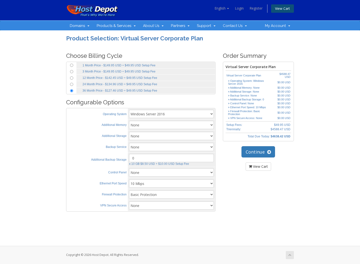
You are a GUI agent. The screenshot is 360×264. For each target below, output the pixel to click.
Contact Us (233, 26)
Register (256, 8)
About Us (152, 26)
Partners (179, 26)
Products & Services (115, 26)
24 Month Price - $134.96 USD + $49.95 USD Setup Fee (120, 84)
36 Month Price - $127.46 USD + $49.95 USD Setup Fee (120, 90)
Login (239, 8)
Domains (78, 26)
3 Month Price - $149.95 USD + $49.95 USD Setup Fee (119, 71)
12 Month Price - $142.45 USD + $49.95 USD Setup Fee (120, 78)
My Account (276, 26)
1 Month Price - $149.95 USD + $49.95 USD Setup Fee (119, 65)
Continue (256, 152)
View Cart (282, 8)
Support (205, 26)
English (221, 8)
